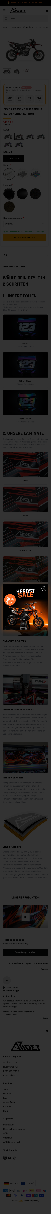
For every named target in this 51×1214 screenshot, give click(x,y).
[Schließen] (43, 588)
